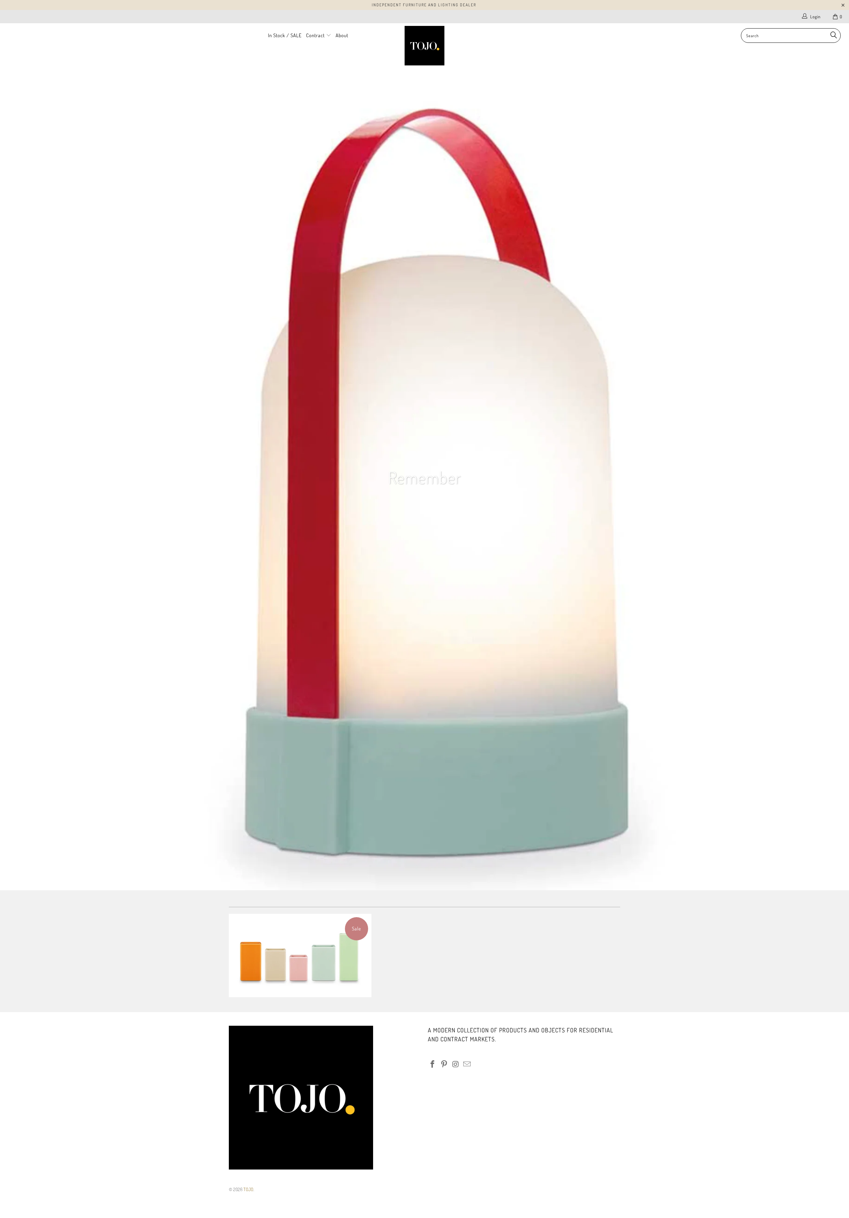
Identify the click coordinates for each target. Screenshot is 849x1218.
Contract (316, 35)
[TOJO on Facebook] (433, 1064)
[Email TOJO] (467, 1064)
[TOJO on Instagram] (456, 1064)
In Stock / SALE (285, 35)
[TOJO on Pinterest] (444, 1064)
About (342, 35)
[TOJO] (424, 45)
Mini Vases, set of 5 (300, 955)
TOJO (248, 1189)
